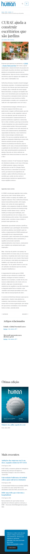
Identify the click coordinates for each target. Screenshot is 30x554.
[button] (22, 4)
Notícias (12, 39)
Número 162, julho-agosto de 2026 (13, 425)
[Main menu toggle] (27, 4)
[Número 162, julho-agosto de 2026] (15, 405)
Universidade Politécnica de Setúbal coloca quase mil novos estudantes (14, 478)
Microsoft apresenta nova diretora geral (13, 336)
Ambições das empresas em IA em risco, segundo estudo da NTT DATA (14, 461)
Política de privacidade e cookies (15, 544)
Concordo (12, 547)
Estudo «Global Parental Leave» (15, 327)
